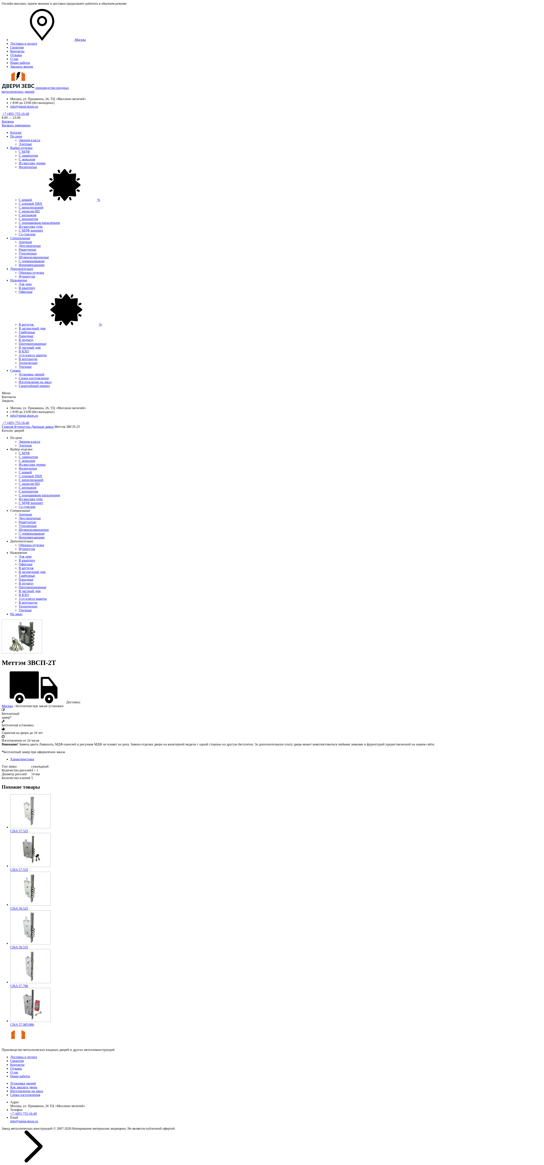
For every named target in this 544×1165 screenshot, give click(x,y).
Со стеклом (27, 234)
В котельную (28, 359)
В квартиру (27, 288)
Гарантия (17, 47)
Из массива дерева (32, 163)
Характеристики (22, 759)
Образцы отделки (31, 272)
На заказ (16, 614)
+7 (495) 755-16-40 (15, 114)
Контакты (17, 51)
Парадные (26, 336)
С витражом (27, 215)
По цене (16, 136)
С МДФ (24, 151)
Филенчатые (28, 167)
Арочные (25, 242)
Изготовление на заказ (35, 382)
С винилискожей (31, 207)
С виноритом (28, 219)
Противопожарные (32, 343)
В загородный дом (32, 328)
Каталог (16, 132)
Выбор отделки (21, 148)
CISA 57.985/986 (22, 1024)
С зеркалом (27, 159)
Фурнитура (27, 276)
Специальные (20, 238)
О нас (14, 59)
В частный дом (30, 347)
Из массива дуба (30, 226)
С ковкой (59, 200)
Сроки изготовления (34, 378)
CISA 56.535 (19, 947)
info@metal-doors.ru (24, 106)
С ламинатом (28, 155)
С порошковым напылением (39, 223)
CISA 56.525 (19, 908)
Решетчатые (27, 249)
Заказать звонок (21, 66)
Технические (28, 363)
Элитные (25, 144)
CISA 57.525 (19, 831)
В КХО (24, 351)
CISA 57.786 (19, 986)
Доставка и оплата (23, 43)
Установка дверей (31, 374)
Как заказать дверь (23, 1087)
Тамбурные (27, 332)
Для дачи (25, 284)
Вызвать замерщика (16, 125)
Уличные (25, 366)
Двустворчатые (30, 246)
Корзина (8, 121)
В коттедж (60, 324)
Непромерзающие (32, 265)
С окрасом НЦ (29, 211)
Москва (7, 706)
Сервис (15, 370)
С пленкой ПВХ (30, 203)
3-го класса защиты (33, 355)
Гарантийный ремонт (34, 386)
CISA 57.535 (19, 869)
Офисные (26, 292)
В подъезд (26, 340)
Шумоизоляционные (34, 257)
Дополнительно (21, 269)
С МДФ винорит (31, 230)
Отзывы (16, 55)
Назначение (18, 280)
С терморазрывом (31, 261)
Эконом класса (29, 140)
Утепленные (28, 253)
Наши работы (20, 62)
